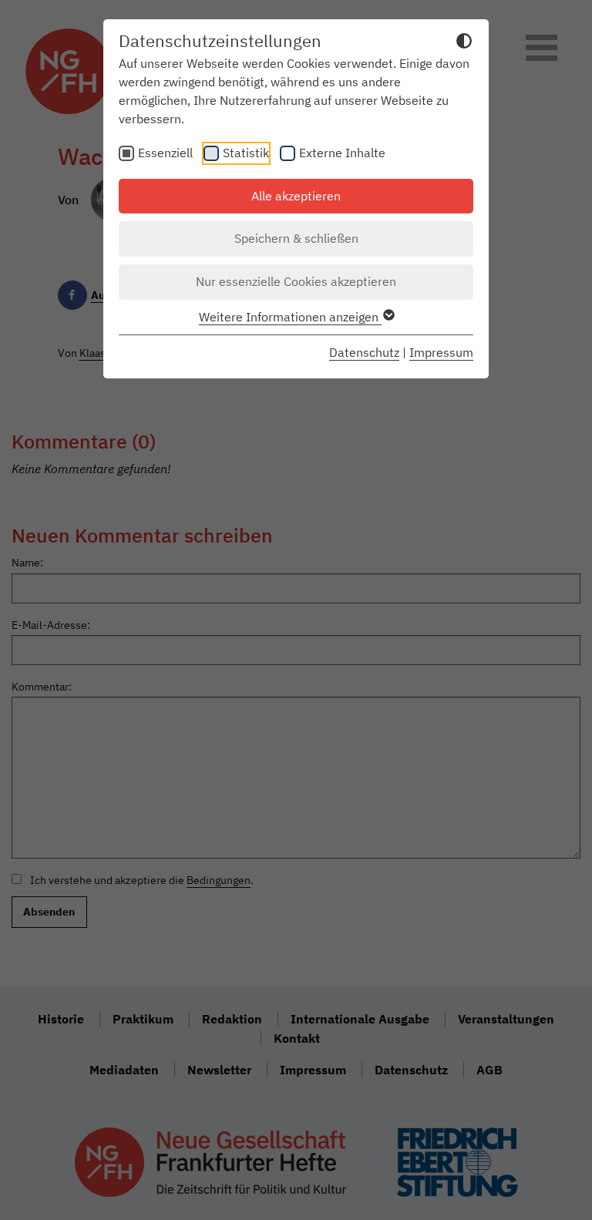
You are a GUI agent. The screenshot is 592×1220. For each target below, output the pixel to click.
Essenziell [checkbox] (165, 152)
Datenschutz (364, 352)
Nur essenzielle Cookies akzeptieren (296, 281)
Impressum (441, 352)
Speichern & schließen (296, 238)
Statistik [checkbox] (246, 152)
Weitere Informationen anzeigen (290, 316)
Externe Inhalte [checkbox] (342, 152)
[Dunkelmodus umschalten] (464, 43)
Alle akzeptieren (296, 195)
